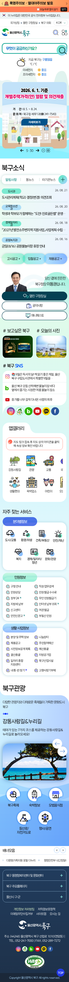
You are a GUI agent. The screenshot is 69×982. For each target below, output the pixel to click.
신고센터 (15, 610)
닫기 (64, 9)
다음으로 (37, 150)
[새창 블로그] (29, 411)
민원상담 (15, 592)
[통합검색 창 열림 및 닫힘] (55, 31)
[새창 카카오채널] (46, 411)
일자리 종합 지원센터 (17, 662)
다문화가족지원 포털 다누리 (20, 860)
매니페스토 (37, 315)
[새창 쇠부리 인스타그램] (20, 411)
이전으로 (22, 150)
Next (66, 4)
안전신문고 (17, 616)
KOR (59, 22)
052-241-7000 (24, 940)
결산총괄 (15, 655)
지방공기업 (45, 655)
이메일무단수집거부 (21, 914)
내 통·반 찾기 (18, 670)
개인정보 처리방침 (24, 909)
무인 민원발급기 (47, 598)
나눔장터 (43, 637)
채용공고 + (55, 259)
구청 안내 (16, 586)
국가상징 (14, 22)
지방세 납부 (17, 604)
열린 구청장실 (30, 22)
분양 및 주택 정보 (20, 637)
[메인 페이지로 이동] (16, 30)
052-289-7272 (51, 940)
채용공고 (15, 643)
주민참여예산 (46, 643)
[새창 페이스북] (55, 411)
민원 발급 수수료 (48, 592)
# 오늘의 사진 (48, 330)
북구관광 (14, 688)
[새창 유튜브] (37, 411)
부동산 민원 (45, 616)
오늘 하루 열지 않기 (49, 9)
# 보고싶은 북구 (16, 330)
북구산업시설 (46, 661)
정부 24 (15, 598)
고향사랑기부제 (47, 670)
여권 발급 (44, 610)
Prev (2, 4)
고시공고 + (13, 259)
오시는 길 (55, 914)
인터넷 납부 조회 (48, 604)
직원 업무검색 (46, 586)
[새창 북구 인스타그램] (11, 411)
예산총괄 (43, 649)
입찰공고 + (34, 259)
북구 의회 (46, 22)
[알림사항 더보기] (62, 179)
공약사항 (37, 305)
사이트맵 (41, 914)
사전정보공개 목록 (20, 649)
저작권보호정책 (46, 909)
